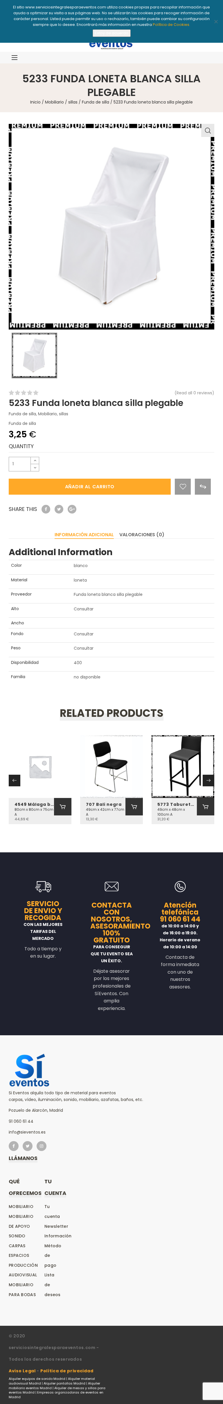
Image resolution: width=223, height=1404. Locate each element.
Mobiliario (54, 102)
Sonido (17, 1236)
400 (78, 663)
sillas (73, 102)
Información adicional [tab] (84, 534)
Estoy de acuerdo (111, 33)
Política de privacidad (66, 1371)
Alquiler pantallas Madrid (64, 1383)
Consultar (83, 609)
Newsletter (56, 1226)
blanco (81, 566)
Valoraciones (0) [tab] (141, 534)
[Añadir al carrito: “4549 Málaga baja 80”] (62, 806)
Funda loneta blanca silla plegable (108, 594)
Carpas (17, 1246)
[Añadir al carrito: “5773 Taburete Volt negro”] (205, 806)
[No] (216, 21)
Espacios (19, 1255)
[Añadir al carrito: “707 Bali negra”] (134, 806)
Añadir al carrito (90, 486)
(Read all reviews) (194, 393)
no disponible (87, 677)
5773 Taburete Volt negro (177, 804)
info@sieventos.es (27, 1132)
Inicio (35, 102)
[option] (111, 227)
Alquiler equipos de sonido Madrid (37, 1378)
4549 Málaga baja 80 (34, 804)
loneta (80, 580)
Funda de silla (95, 102)
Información (57, 1236)
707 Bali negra (104, 804)
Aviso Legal (22, 1371)
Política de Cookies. (171, 24)
